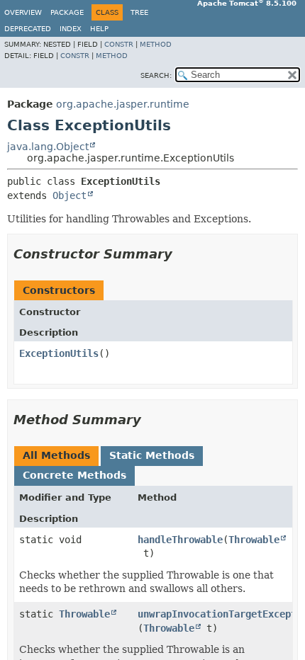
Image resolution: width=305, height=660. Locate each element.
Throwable (253, 539)
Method (156, 44)
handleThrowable (180, 539)
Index (71, 29)
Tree (139, 12)
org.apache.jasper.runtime (122, 104)
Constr (118, 44)
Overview (23, 12)
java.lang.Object (48, 146)
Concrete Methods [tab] (74, 475)
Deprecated (27, 29)
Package (67, 12)
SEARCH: (156, 75)
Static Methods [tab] (151, 455)
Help (99, 29)
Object (69, 195)
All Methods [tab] (56, 455)
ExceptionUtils (59, 353)
